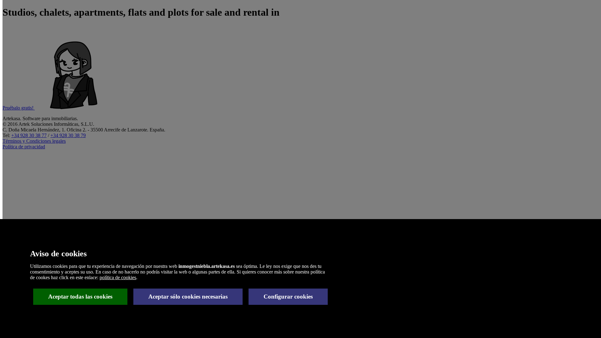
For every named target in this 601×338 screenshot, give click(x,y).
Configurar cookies (288, 296)
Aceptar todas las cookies (80, 296)
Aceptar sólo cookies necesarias (188, 296)
